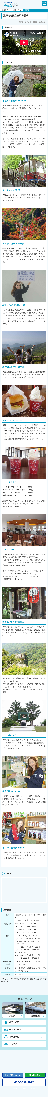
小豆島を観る (16, 10)
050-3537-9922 (24, 1082)
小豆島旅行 (4, 10)
